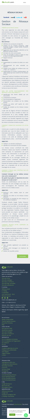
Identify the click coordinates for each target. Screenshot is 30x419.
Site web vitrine (6, 278)
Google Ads (5, 393)
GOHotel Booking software (9, 375)
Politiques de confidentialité (9, 350)
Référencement (6, 289)
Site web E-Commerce (8, 334)
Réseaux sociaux (6, 296)
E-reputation (5, 292)
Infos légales (5, 352)
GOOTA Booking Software (9, 380)
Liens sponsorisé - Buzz (8, 294)
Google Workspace (7, 384)
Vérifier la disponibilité (7, 319)
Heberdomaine (18, 404)
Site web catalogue (7, 280)
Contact (4, 355)
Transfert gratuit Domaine (9, 321)
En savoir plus (19, 414)
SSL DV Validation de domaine (10, 339)
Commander (22, 256)
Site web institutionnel (8, 285)
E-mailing (4, 291)
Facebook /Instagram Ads (9, 395)
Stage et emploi (6, 353)
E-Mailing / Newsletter (8, 396)
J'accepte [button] (12, 414)
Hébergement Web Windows (9, 364)
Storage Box (5, 371)
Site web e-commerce (8, 282)
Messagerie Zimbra (7, 387)
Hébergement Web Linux (8, 362)
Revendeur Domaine (7, 323)
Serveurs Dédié (6, 369)
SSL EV (4, 344)
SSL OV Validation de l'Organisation (11, 341)
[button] (24, 2)
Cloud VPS (4, 367)
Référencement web (7, 391)
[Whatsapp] (26, 415)
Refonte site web (6, 335)
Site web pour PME (7, 328)
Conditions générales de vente (10, 348)
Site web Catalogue (7, 332)
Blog (3, 325)
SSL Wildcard (5, 343)
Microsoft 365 (6, 385)
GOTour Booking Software (9, 378)
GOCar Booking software (8, 376)
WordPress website (7, 330)
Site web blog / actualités (8, 283)
